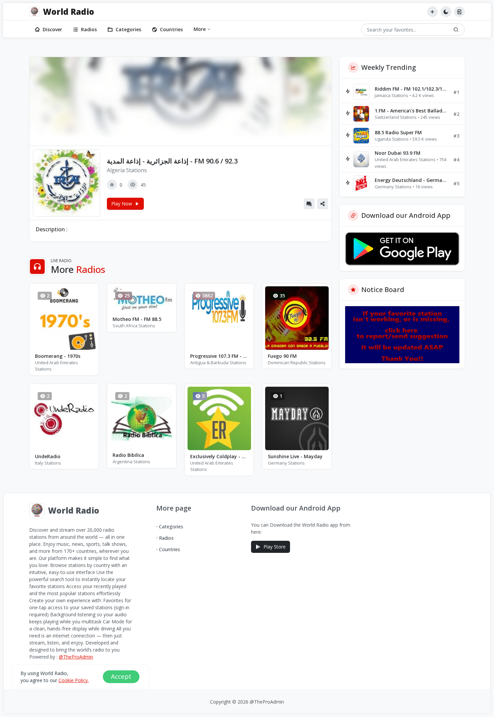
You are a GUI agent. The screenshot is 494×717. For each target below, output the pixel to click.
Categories (128, 29)
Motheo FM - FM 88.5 (137, 319)
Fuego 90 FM (282, 356)
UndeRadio (47, 456)
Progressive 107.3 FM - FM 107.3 (219, 356)
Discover (52, 29)
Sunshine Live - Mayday (295, 456)
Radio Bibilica (128, 455)
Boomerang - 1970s (57, 356)
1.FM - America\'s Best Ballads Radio (411, 110)
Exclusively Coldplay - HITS (219, 456)
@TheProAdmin (76, 657)
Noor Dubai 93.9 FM (397, 153)
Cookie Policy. (73, 680)
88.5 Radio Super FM (398, 132)
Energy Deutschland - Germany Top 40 (411, 180)
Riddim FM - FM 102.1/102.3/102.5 (411, 89)
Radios (89, 29)
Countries (171, 29)
